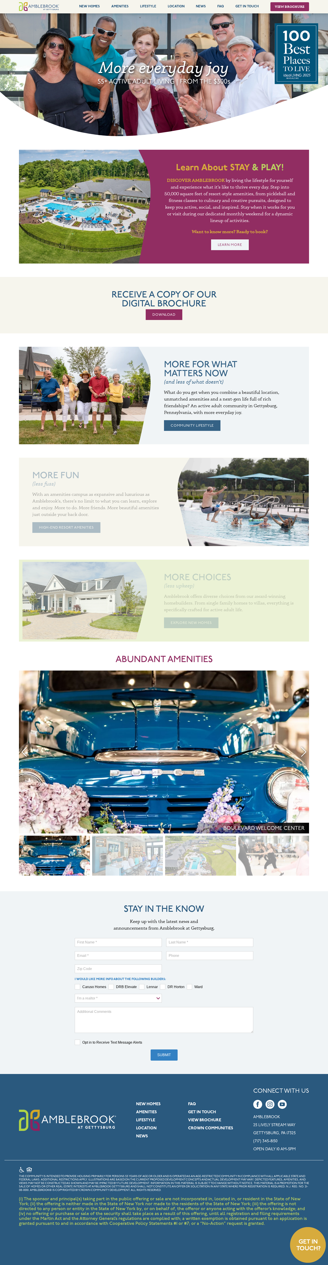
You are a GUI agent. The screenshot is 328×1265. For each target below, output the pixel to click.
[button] (24, 752)
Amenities (120, 6)
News (201, 6)
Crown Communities (210, 1128)
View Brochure (290, 6)
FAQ (220, 6)
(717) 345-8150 (265, 1141)
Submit (164, 1055)
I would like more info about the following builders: (120, 979)
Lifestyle (148, 6)
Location (176, 6)
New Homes (89, 6)
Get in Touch (202, 1112)
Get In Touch (247, 6)
